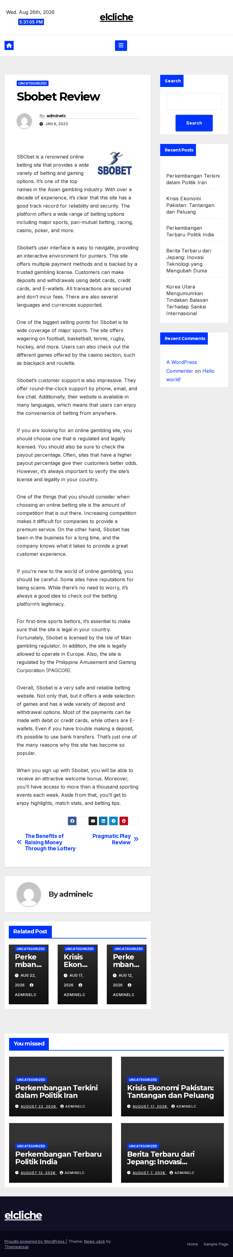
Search (173, 81)
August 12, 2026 (39, 1173)
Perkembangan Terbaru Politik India (58, 1158)
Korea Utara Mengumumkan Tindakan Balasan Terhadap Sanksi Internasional (187, 300)
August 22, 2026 (39, 1106)
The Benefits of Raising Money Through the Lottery (50, 842)
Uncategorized (33, 83)
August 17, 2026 (150, 1106)
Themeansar (17, 1246)
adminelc (56, 115)
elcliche (116, 17)
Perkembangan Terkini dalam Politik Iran (56, 1091)
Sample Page (216, 1244)
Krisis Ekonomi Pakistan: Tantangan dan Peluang (190, 205)
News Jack (94, 1241)
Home (192, 1244)
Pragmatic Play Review (111, 839)
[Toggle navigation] (121, 45)
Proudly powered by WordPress (35, 1241)
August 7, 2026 (150, 1173)
